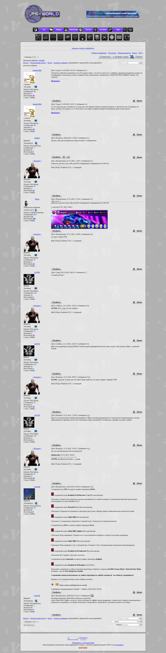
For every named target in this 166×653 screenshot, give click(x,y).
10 (89, 377)
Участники (112, 53)
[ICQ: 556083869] (66, 157)
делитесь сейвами (60, 63)
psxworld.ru (119, 645)
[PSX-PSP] (60, 37)
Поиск (134, 53)
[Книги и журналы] (126, 37)
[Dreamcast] (75, 37)
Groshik (41, 60)
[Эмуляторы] (75, 30)
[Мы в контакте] (130, 30)
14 (92, 596)
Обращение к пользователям (83, 643)
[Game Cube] (97, 37)
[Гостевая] (105, 30)
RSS (140, 53)
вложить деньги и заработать (83, 48)
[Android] (112, 37)
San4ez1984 (37, 70)
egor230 (37, 596)
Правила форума (124, 53)
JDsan (37, 199)
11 (89, 415)
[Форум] (60, 30)
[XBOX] (104, 37)
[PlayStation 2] (53, 37)
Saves (50, 63)
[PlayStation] (46, 37)
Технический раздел (38, 63)
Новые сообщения (99, 53)
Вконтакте (55, 81)
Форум (25, 63)
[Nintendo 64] (90, 37)
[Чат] (46, 30)
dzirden (37, 138)
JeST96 (37, 272)
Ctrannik (37, 487)
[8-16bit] (119, 37)
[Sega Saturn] (68, 37)
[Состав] (90, 30)
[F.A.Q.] (120, 30)
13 (92, 487)
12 (89, 448)
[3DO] (82, 37)
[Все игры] (38, 37)
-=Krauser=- (37, 161)
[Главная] (35, 30)
